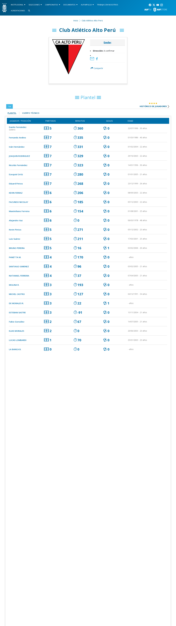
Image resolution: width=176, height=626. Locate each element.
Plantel (12, 113)
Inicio (75, 20)
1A (9, 106)
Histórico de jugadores (153, 106)
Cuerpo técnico (30, 113)
